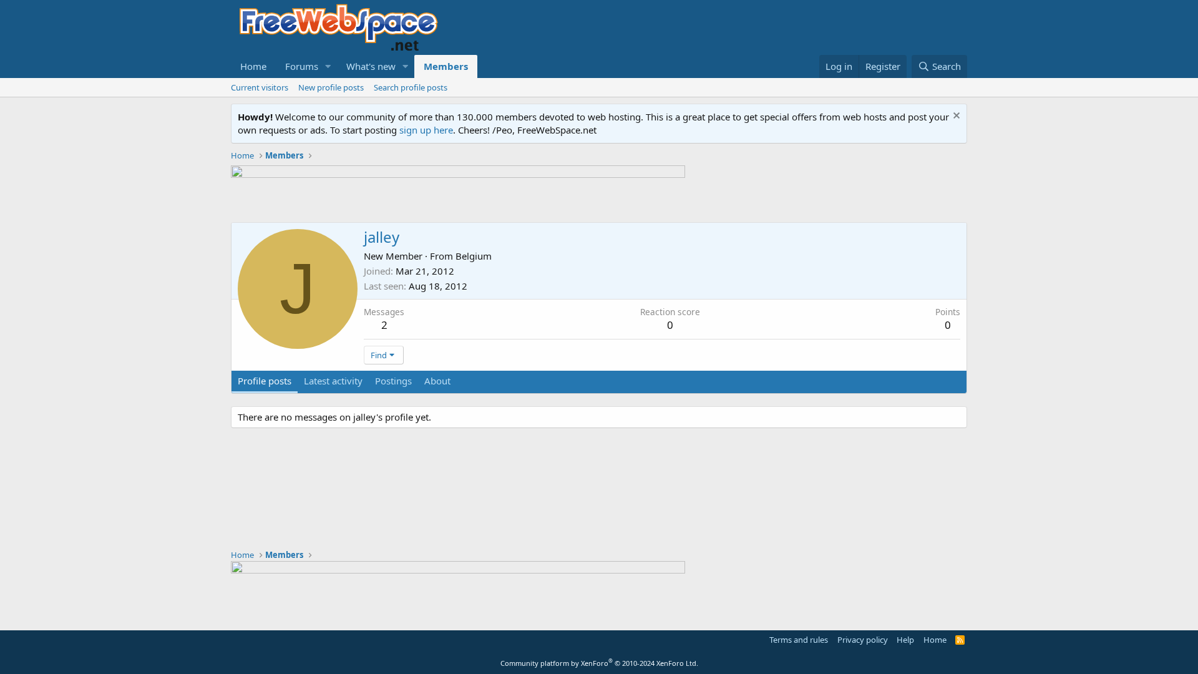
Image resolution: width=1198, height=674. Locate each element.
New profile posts (331, 87)
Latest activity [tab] (333, 380)
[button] (328, 66)
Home (253, 66)
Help (905, 639)
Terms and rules (798, 639)
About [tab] (437, 380)
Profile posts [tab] (264, 380)
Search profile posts (410, 87)
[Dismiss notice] (955, 117)
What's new (371, 66)
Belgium (473, 256)
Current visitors (259, 87)
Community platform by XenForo (599, 663)
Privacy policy (862, 639)
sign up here (426, 130)
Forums (301, 66)
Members (446, 66)
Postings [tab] (393, 380)
